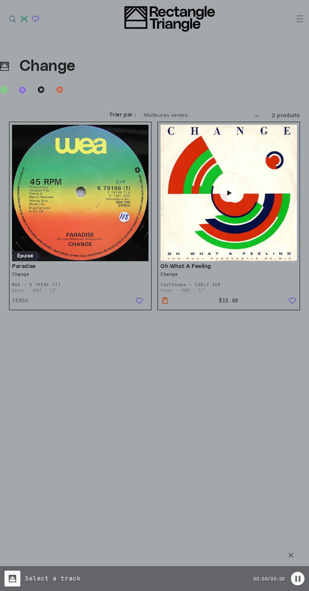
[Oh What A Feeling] (229, 193)
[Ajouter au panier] (165, 300)
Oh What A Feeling (186, 266)
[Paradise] (80, 193)
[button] (13, 18)
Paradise (24, 266)
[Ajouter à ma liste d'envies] (139, 300)
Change (20, 274)
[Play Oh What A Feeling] (229, 193)
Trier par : (122, 115)
